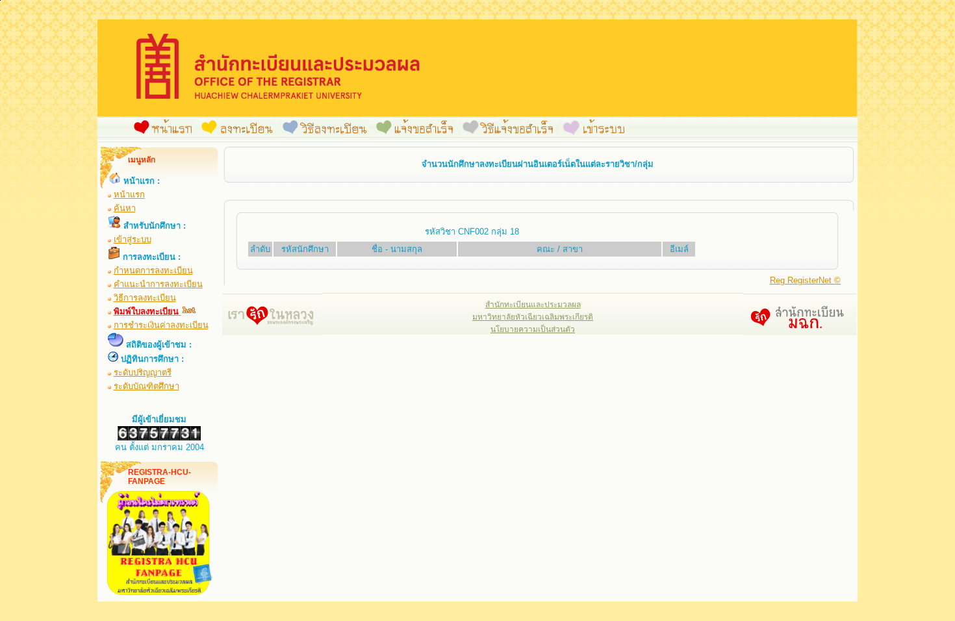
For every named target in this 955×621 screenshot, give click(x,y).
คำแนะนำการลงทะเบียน (158, 284)
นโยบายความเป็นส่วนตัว (532, 329)
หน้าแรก (129, 194)
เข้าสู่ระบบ (132, 239)
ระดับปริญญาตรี (143, 372)
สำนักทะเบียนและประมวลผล (533, 304)
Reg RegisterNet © (805, 280)
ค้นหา (125, 208)
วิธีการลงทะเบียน (145, 298)
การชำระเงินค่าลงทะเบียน (161, 325)
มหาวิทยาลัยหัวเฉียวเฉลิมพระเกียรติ (532, 317)
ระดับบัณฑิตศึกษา (146, 386)
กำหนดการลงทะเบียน (153, 270)
